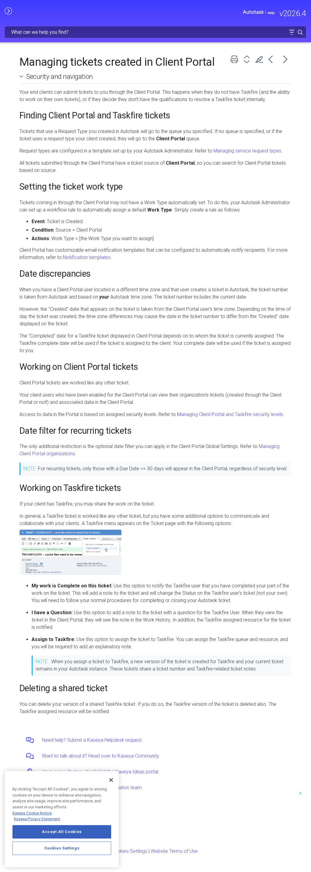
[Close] (111, 780)
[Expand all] (248, 59)
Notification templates (87, 257)
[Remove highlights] (260, 59)
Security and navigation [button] (59, 76)
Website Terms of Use (174, 851)
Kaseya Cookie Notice (32, 813)
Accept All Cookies (62, 831)
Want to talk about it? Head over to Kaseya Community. (101, 756)
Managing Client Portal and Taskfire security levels (230, 414)
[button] (292, 32)
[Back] (273, 59)
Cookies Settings (129, 851)
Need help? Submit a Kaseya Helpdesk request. (92, 740)
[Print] (236, 59)
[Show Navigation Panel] (8, 10)
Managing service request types (247, 151)
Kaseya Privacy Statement (37, 819)
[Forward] (285, 59)
